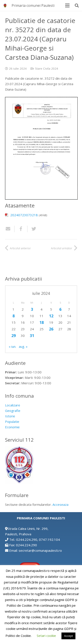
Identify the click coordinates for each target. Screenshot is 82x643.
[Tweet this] (32, 229)
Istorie (10, 416)
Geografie (12, 410)
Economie (12, 427)
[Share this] (21, 229)
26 (51, 329)
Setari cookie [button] (46, 635)
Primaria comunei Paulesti (33, 5)
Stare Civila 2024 (46, 68)
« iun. (12, 346)
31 (32, 335)
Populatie (12, 421)
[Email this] (10, 229)
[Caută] (76, 5)
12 (51, 315)
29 (13, 335)
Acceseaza (60, 504)
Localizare (12, 405)
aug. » (23, 346)
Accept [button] (68, 636)
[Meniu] (67, 5)
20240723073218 (24, 215)
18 (41, 322)
